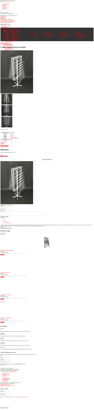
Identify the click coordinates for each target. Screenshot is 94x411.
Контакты (4, 8)
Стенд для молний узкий (5, 272)
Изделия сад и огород (80, 34)
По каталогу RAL (13, 137)
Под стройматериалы (9, 40)
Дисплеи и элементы (33, 33)
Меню (5, 24)
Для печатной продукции (63, 32)
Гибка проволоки (3, 21)
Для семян (7, 34)
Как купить (5, 4)
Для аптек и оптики (8, 41)
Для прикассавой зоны (9, 35)
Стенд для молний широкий (5, 294)
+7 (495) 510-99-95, (3, 385)
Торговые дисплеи (34, 34)
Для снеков (7, 33)
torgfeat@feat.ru (3, 17)
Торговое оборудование (7, 29)
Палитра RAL (5, 379)
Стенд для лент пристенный (5, 317)
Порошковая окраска (11, 21)
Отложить (3, 217)
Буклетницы (63, 33)
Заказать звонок (3, 16)
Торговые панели (8, 49)
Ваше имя (2, 205)
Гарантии (2, 142)
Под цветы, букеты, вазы (9, 38)
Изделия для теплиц (79, 35)
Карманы (63, 36)
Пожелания (2, 210)
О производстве (6, 7)
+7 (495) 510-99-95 (3, 20)
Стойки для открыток (65, 35)
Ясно (2, 155)
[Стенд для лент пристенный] (47, 309)
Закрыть (6, 216)
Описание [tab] (4, 220)
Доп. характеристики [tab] (6, 222)
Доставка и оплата (6, 3)
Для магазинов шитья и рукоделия (18, 31)
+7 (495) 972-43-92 (10, 20)
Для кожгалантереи (8, 36)
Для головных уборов (9, 31)
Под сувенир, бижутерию (9, 39)
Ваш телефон (2, 208)
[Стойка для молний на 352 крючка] (47, 242)
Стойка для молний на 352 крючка (6, 250)
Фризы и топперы (8, 50)
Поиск (9, 24)
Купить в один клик (4, 156)
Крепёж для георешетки (80, 37)
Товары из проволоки (80, 33)
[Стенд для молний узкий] (47, 264)
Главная (4, 27)
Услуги (4, 6)
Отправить (2, 216)
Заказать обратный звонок (5, 384)
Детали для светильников (80, 36)
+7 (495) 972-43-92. (11, 385)
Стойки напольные (64, 34)
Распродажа (5, 5)
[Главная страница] (0, 10)
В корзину (2, 254)
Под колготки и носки (9, 30)
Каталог (2, 24)
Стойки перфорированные (10, 48)
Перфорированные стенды (48, 32)
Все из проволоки (76, 31)
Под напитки (7, 37)
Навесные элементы (8, 45)
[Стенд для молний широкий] (47, 286)
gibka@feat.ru (2, 18)
